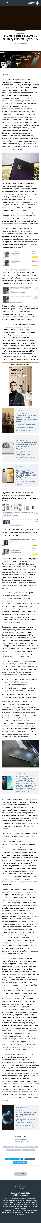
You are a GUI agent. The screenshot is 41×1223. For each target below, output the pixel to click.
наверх (20, 1174)
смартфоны (28, 1150)
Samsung (8, 1147)
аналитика (21, 1147)
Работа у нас (20, 1189)
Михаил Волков (21, 413)
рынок (33, 1147)
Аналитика (21, 33)
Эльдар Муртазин (20, 43)
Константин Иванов (23, 440)
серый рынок (13, 1150)
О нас (20, 1185)
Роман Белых (20, 469)
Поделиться (29, 1159)
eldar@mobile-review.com (21, 1142)
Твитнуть (13, 1159)
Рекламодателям (20, 1187)
